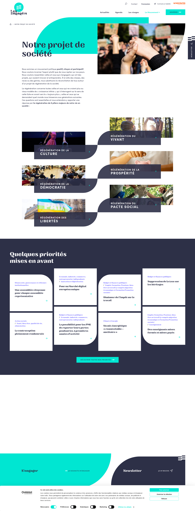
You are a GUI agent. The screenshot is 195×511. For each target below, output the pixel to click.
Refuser (164, 499)
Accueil (11, 24)
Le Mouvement (151, 12)
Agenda (118, 12)
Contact (134, 4)
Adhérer (174, 12)
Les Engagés (19, 8)
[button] (191, 47)
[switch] (73, 507)
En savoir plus (31, 300)
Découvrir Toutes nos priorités (96, 360)
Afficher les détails (124, 507)
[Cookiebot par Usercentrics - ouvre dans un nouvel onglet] (27, 492)
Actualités (104, 12)
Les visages (133, 12)
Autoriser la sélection (164, 494)
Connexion (145, 4)
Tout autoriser (164, 490)
